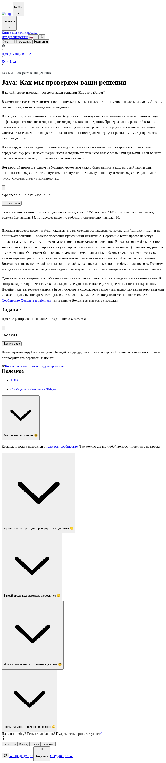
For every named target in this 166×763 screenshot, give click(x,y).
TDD (14, 380)
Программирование (16, 54)
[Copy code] (3, 187)
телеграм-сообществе (62, 446)
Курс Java (9, 61)
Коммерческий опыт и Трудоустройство (34, 366)
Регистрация (18, 37)
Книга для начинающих (19, 32)
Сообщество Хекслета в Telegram (26, 300)
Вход (5, 37)
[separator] (83, 739)
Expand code (11, 203)
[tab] (6, 41)
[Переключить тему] (42, 36)
